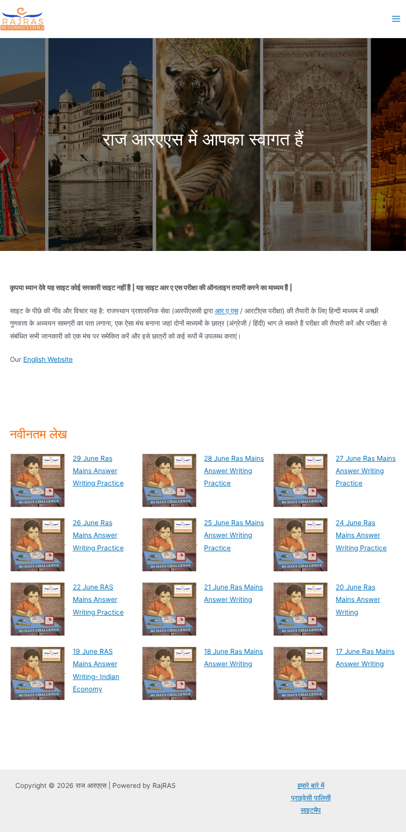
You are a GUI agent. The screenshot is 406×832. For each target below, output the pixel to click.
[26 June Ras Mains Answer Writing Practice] (38, 545)
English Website (48, 359)
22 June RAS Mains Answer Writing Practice (98, 599)
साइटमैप (311, 810)
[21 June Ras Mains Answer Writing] (170, 609)
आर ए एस (226, 311)
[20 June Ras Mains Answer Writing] (301, 609)
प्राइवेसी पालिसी (311, 798)
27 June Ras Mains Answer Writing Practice (366, 471)
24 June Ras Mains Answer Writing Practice (361, 535)
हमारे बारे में (311, 785)
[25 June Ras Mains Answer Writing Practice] (170, 545)
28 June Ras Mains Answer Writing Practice (234, 471)
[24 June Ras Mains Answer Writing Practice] (301, 545)
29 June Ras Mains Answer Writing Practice (98, 471)
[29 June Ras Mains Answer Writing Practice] (38, 480)
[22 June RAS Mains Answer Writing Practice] (38, 609)
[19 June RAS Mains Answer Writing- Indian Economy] (38, 673)
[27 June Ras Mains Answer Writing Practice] (301, 480)
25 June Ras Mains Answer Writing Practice (234, 535)
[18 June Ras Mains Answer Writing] (170, 673)
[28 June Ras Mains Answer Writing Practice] (170, 480)
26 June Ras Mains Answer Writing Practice (98, 535)
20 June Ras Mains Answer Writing (358, 599)
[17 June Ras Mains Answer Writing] (301, 673)
